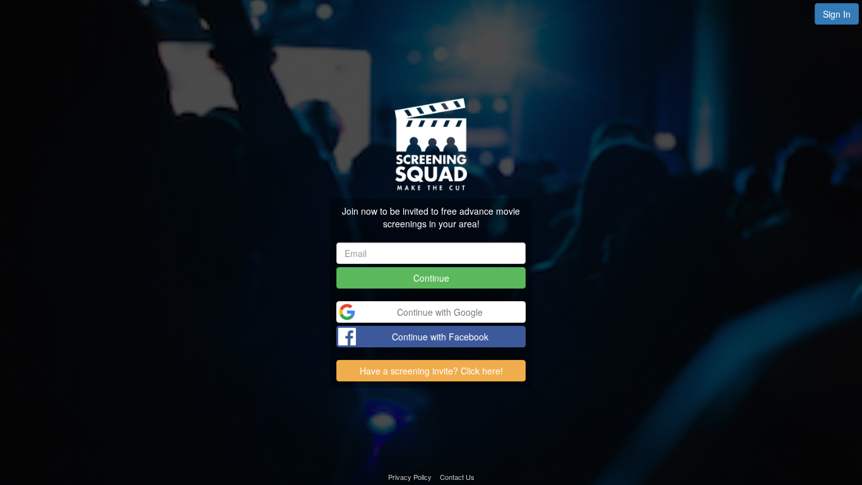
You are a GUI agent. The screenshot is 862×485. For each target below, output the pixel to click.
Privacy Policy (410, 477)
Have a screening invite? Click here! (431, 370)
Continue (431, 278)
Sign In (837, 14)
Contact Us (457, 477)
